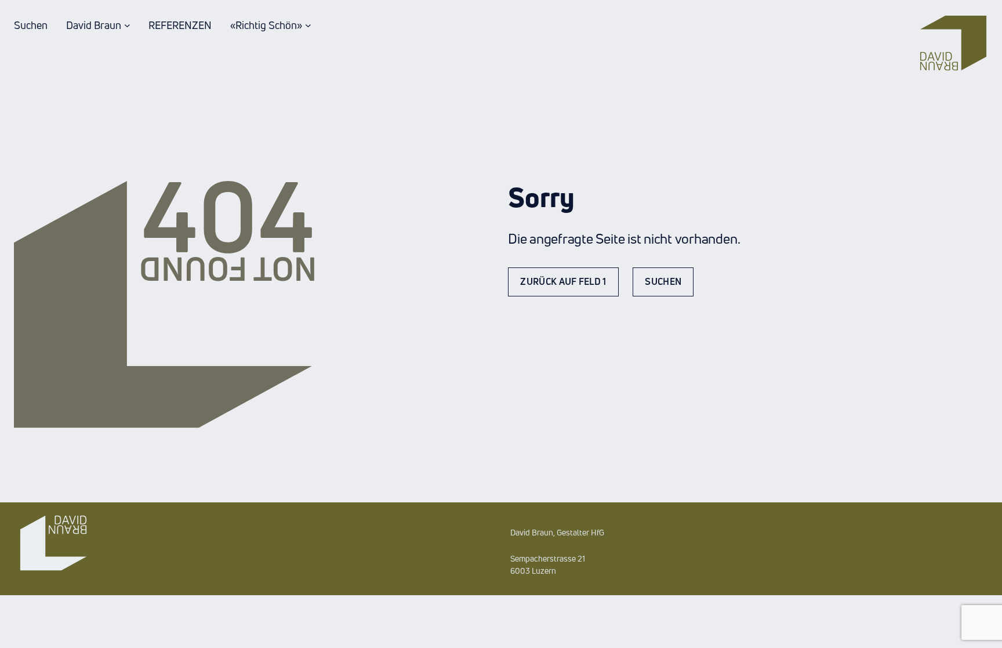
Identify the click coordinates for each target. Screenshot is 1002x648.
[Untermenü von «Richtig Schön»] (308, 25)
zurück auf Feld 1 (563, 281)
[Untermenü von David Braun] (127, 25)
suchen (663, 281)
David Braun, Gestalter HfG (557, 532)
